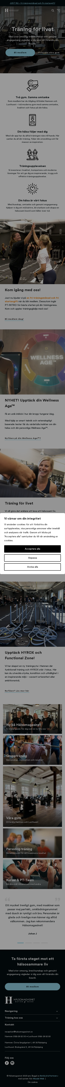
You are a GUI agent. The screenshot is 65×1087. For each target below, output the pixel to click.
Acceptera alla (32, 549)
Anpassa (32, 558)
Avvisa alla (32, 567)
